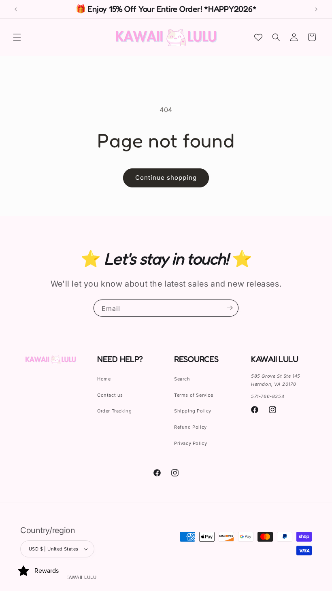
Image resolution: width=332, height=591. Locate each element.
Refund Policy (190, 427)
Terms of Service (193, 395)
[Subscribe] (229, 308)
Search (182, 379)
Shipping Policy (192, 411)
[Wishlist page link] (258, 37)
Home (104, 379)
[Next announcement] (316, 9)
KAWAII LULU (81, 577)
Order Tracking (114, 411)
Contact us (110, 395)
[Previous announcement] (16, 9)
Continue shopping (166, 177)
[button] (17, 37)
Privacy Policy (190, 443)
